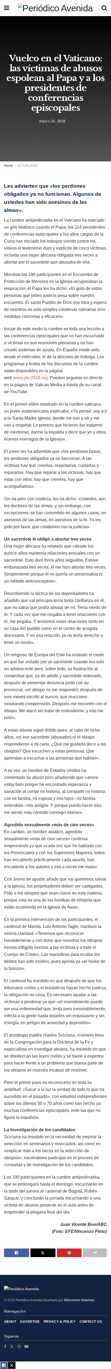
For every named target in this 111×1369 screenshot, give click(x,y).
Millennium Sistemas (79, 1300)
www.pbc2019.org (30, 377)
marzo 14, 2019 (52, 121)
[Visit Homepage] (55, 8)
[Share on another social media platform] (95, 1253)
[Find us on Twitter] (12, 1346)
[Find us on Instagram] (19, 1346)
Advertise (30, 1322)
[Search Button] (104, 8)
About (10, 1322)
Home (8, 166)
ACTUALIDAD (27, 166)
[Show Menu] (6, 8)
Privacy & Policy (60, 1322)
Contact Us (90, 1322)
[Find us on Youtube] (26, 1346)
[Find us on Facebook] (5, 1346)
